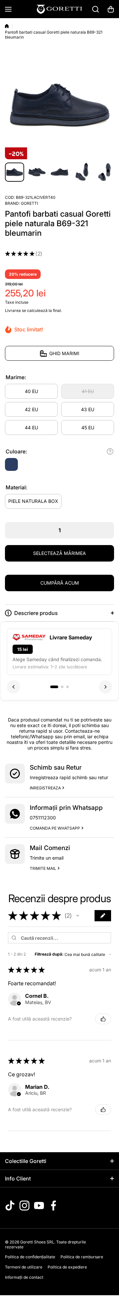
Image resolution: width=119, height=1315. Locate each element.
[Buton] (110, 451)
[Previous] (13, 686)
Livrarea (13, 310)
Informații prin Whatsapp (66, 807)
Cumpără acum (59, 583)
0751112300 (43, 817)
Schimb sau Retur (56, 767)
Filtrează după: (49, 954)
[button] (110, 9)
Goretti (29, 203)
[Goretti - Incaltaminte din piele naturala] (59, 9)
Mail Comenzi (50, 848)
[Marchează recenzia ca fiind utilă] (103, 1019)
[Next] (105, 686)
